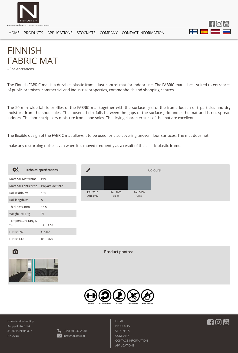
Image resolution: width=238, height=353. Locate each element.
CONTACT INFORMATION (143, 32)
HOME (14, 32)
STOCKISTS (86, 32)
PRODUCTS (33, 32)
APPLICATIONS (60, 32)
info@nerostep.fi (74, 336)
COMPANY (109, 32)
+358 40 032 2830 (75, 331)
